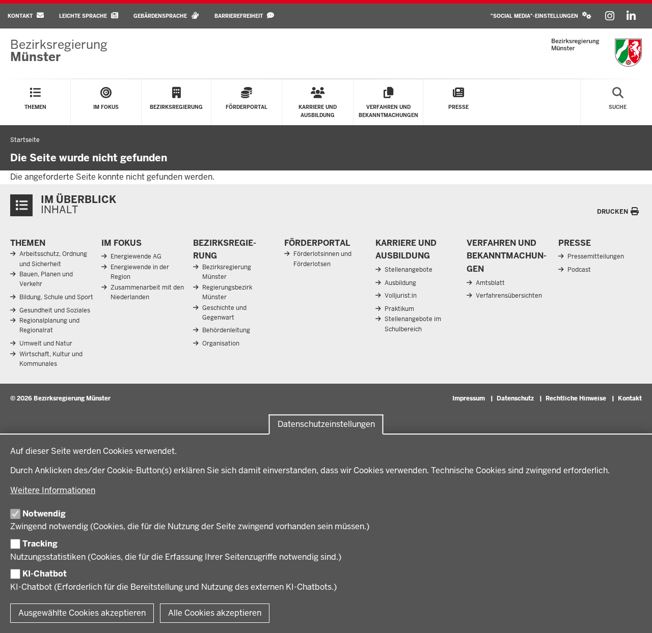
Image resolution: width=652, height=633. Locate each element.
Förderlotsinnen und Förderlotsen (322, 259)
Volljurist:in (401, 296)
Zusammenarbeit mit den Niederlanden (147, 292)
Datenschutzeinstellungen (326, 424)
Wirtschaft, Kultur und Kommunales (51, 359)
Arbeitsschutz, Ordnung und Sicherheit (53, 259)
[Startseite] (597, 53)
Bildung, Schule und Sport (56, 297)
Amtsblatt (490, 283)
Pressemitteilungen (595, 256)
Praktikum (399, 309)
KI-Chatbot (44, 573)
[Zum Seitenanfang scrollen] (631, 614)
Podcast (579, 270)
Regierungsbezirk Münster (227, 292)
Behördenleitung (226, 330)
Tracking (40, 543)
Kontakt (630, 398)
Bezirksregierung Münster (226, 272)
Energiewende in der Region (140, 272)
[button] (541, 16)
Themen (27, 243)
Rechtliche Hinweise (576, 398)
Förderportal (317, 243)
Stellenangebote (408, 270)
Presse (574, 243)
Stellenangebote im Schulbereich (413, 324)
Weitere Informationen (52, 490)
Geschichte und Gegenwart (224, 313)
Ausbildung (400, 283)
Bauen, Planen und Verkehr (46, 279)
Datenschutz (515, 398)
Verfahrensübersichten (509, 296)
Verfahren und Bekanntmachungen (507, 256)
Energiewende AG (136, 256)
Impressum (468, 398)
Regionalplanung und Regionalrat (49, 325)
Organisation (220, 343)
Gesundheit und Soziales (54, 310)
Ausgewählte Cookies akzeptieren (82, 613)
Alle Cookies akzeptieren (214, 613)
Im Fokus (121, 243)
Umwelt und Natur (45, 343)
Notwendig (44, 513)
